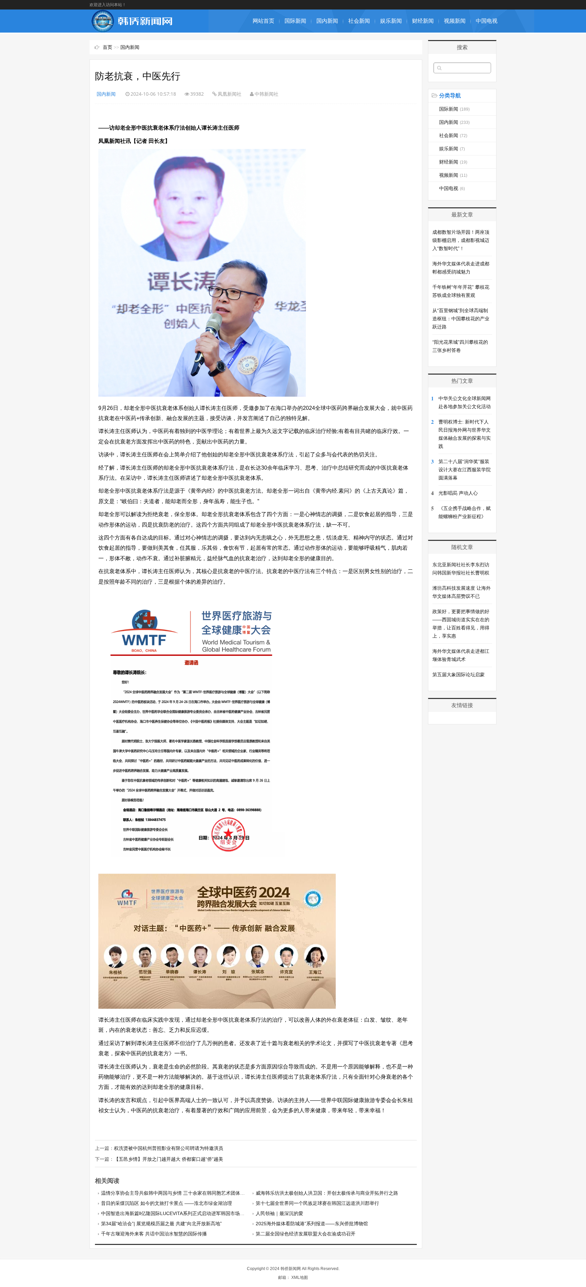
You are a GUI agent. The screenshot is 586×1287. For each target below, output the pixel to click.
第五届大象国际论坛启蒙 (458, 674)
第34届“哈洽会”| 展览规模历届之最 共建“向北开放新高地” (161, 1223)
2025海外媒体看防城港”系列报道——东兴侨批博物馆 (312, 1223)
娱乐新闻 (391, 21)
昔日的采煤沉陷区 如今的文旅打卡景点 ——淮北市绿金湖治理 (166, 1203)
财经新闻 (423, 21)
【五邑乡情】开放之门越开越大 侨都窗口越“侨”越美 (168, 1159)
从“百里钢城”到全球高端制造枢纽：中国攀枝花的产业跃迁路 (460, 318)
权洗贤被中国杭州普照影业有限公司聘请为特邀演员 (168, 1148)
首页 (107, 47)
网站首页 (263, 21)
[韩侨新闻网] (132, 29)
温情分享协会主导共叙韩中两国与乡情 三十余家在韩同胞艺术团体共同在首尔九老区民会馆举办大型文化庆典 (215, 1193)
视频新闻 (455, 21)
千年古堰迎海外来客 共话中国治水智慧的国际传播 (154, 1233)
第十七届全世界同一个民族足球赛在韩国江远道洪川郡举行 (317, 1203)
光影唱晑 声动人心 (458, 493)
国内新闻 (327, 21)
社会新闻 (359, 21)
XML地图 (299, 1277)
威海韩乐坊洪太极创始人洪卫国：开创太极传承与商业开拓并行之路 (327, 1193)
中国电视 (486, 21)
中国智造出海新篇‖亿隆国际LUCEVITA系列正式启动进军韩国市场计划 (175, 1213)
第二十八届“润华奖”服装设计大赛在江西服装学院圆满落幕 (464, 469)
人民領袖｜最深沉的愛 (279, 1213)
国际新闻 (295, 21)
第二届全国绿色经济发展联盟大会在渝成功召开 (305, 1233)
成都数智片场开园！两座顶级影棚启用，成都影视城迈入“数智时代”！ (460, 240)
